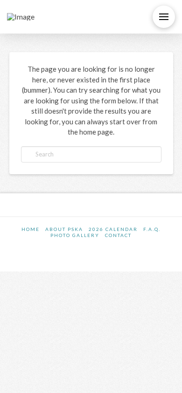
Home (30, 229)
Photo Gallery (74, 235)
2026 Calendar (113, 229)
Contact (118, 235)
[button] (164, 17)
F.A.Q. (152, 229)
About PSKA (64, 229)
